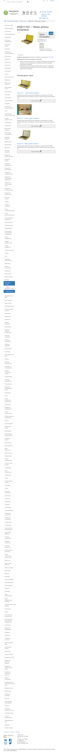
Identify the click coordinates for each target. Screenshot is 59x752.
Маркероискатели (9, 688)
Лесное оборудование (8, 237)
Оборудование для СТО (9, 355)
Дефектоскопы (8, 141)
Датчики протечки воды (9, 643)
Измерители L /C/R (9, 657)
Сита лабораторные (8, 471)
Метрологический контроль (9, 309)
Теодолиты (7, 504)
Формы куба (8, 560)
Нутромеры (7, 351)
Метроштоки (8, 313)
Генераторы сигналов (7, 638)
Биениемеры (8, 68)
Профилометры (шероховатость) (9, 434)
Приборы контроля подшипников (9, 416)
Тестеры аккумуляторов (8, 716)
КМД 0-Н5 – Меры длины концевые (27, 143)
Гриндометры (8, 125)
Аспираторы (8, 62)
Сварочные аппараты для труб (9, 709)
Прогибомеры (8, 431)
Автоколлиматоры (9, 28)
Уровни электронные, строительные (8, 556)
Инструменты (8, 609)
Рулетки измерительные (8, 459)
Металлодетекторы (9, 306)
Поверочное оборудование (8, 408)
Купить (51, 33)
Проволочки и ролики (8, 427)
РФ (46, 39)
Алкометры (7, 49)
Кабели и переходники (8, 678)
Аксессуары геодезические (8, 40)
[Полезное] (44, 0)
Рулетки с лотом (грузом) (8, 464)
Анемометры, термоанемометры (9, 52)
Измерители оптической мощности (8, 673)
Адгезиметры (8, 37)
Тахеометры (8, 495)
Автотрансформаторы (10, 34)
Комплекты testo (8, 222)
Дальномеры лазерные (8, 129)
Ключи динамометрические (9, 214)
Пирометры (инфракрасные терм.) (8, 388)
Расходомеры (8, 442)
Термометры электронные (8, 518)
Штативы (7, 588)
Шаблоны (7, 573)
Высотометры (8, 97)
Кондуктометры (8, 228)
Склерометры (8, 475)
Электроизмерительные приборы (10, 605)
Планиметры (8, 392)
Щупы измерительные (8, 594)
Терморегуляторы (9, 713)
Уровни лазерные (9, 727)
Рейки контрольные (8, 449)
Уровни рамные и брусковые (9, 550)
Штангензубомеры (9, 579)
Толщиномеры (8, 522)
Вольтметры (7, 635)
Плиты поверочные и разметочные (8, 400)
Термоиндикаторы (9, 510)
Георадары (7, 103)
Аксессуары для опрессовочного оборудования (8, 620)
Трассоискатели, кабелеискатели (9, 528)
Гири (6, 110)
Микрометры (8, 316)
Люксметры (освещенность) (8, 259)
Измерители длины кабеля (8, 168)
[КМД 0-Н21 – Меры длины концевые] (27, 39)
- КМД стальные (9, 291)
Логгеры (7, 253)
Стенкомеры (8, 485)
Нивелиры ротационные (8, 340)
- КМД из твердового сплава (9, 287)
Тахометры (7, 498)
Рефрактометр (8, 456)
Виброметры (8, 80)
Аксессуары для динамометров (8, 615)
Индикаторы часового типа (8, 193)
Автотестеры (8, 31)
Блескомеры (8, 71)
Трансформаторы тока (9, 721)
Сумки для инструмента (8, 491)
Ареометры (7, 59)
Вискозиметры (8, 91)
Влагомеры (7, 94)
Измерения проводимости (8, 164)
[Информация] (48, 0)
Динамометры (8, 144)
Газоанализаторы (9, 100)
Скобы (6, 478)
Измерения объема (7, 160)
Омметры (7, 698)
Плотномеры (8, 404)
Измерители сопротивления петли (8, 184)
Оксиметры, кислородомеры (8, 367)
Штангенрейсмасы (9, 582)
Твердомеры (8, 501)
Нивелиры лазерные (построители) (8, 331)
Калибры (7, 201)
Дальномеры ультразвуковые (8, 133)
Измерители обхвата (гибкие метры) (8, 667)
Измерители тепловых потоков (9, 189)
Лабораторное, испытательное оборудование (8, 232)
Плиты (6, 395)
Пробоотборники (9, 423)
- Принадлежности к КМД (9, 296)
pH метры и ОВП (9, 25)
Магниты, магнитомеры (8, 267)
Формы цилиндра (9, 567)
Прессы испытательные (8, 412)
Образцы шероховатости (8, 362)
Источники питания (7, 198)
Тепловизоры (8, 507)
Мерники (7, 279)
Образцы (7, 359)
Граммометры (8, 122)
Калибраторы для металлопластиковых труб (10, 683)
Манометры (7, 270)
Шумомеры (7, 591)
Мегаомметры (8, 273)
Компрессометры (9, 225)
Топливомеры (8, 525)
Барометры (7, 65)
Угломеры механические (8, 537)
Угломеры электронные (8, 541)
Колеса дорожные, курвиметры (9, 218)
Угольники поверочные (8, 546)
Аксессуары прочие (7, 45)
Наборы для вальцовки (8, 694)
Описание (20, 55)
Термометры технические (8, 514)
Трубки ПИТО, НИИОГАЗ (8, 533)
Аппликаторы (8, 56)
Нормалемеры (8, 348)
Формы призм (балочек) (8, 563)
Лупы (6, 256)
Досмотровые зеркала (8, 647)
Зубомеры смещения (7, 151)
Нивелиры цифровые (7, 345)
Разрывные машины (7, 439)
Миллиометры (8, 691)
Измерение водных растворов (9, 155)
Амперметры (8, 625)
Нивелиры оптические (7, 336)
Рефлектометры (8, 453)
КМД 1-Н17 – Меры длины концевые (28, 93)
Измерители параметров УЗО (9, 173)
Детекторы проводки (7, 137)
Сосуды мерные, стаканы (9, 481)
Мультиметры (8, 326)
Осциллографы (8, 376)
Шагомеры (7, 576)
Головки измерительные (8, 118)
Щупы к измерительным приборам (8, 600)
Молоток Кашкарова (7, 323)
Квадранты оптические (7, 205)
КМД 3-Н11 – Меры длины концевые (28, 118)
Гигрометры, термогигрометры (9, 107)
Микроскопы (8, 319)
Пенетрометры (8, 384)
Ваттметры (7, 632)
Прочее (6, 611)
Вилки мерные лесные (8, 87)
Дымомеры (7, 147)
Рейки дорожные (9, 445)
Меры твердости (9, 300)
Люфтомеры (8, 263)
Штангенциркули (9, 585)
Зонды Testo (8, 651)
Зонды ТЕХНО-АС (9, 654)
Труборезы (7, 724)
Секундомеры (8, 467)
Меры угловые (8, 303)
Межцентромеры (9, 276)
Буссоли (7, 74)
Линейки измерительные (8, 242)
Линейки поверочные (8, 246)
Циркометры (8, 570)
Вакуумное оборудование (8, 628)
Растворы (7, 705)
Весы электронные (9, 77)
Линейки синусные (9, 250)
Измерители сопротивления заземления (8, 178)
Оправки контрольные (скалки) (8, 372)
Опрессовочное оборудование (8, 702)
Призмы (6, 420)
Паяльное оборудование (8, 380)
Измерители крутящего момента (8, 662)
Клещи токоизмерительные (9, 209)
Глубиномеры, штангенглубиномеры (10, 114)
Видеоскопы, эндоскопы (8, 83)
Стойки (6, 488)
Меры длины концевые (8, 283)
